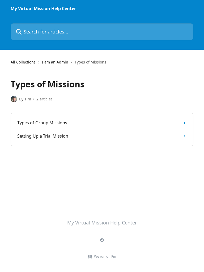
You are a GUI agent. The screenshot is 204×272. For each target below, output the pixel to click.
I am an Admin (55, 62)
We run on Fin (105, 256)
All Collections (23, 62)
